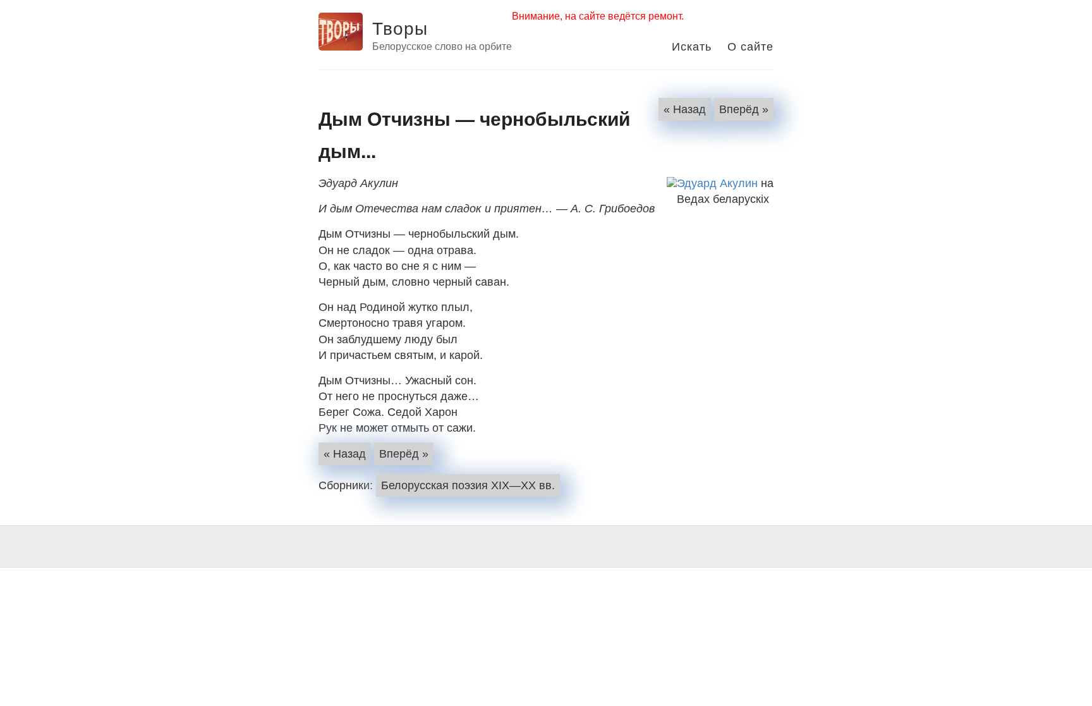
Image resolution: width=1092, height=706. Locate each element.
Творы (400, 27)
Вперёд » (743, 109)
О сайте (750, 45)
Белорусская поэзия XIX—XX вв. (468, 485)
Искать (692, 45)
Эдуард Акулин (717, 183)
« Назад (685, 109)
